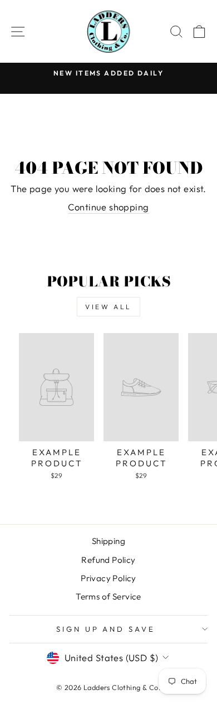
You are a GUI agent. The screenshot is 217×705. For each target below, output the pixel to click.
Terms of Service (108, 596)
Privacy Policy (108, 578)
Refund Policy (108, 560)
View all (108, 307)
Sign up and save (106, 629)
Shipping (108, 541)
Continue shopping (108, 207)
